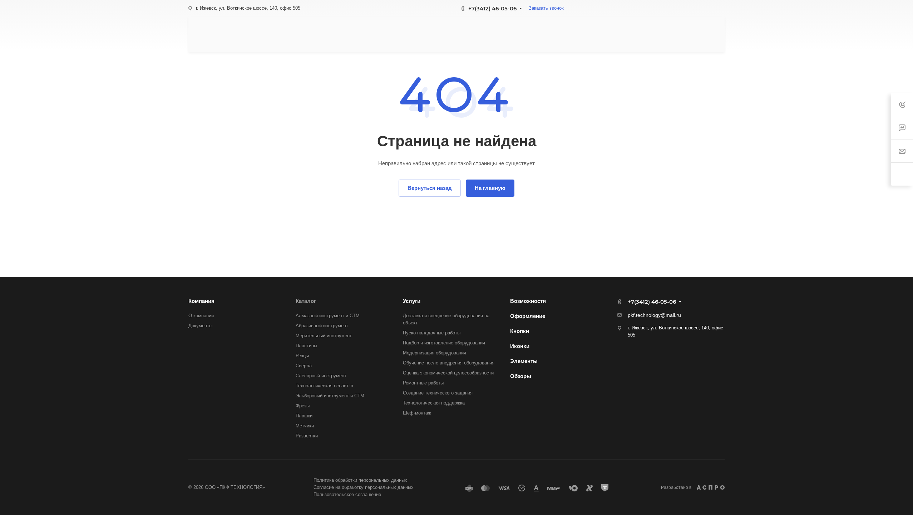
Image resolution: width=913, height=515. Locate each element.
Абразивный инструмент (322, 325)
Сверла (304, 365)
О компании (201, 315)
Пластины (306, 345)
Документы (200, 325)
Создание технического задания (438, 393)
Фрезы (303, 405)
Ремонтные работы (423, 383)
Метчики (305, 425)
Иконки (519, 346)
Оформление (527, 316)
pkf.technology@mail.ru (654, 315)
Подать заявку (687, 34)
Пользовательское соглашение (347, 494)
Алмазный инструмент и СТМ (328, 315)
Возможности (528, 301)
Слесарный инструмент (321, 375)
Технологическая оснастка (324, 385)
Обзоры (520, 376)
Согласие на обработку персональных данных (364, 487)
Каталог (306, 301)
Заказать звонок (546, 8)
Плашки (304, 415)
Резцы (302, 355)
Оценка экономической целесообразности (448, 373)
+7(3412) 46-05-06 (492, 8)
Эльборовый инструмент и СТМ (330, 395)
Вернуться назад (430, 188)
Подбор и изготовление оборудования (444, 342)
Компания (201, 301)
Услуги (411, 301)
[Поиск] (646, 34)
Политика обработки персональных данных (360, 480)
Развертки (307, 435)
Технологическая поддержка (434, 403)
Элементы (524, 361)
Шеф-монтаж (417, 413)
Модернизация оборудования (434, 352)
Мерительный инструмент (324, 335)
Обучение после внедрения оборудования (448, 363)
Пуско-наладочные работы (431, 332)
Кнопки (519, 331)
